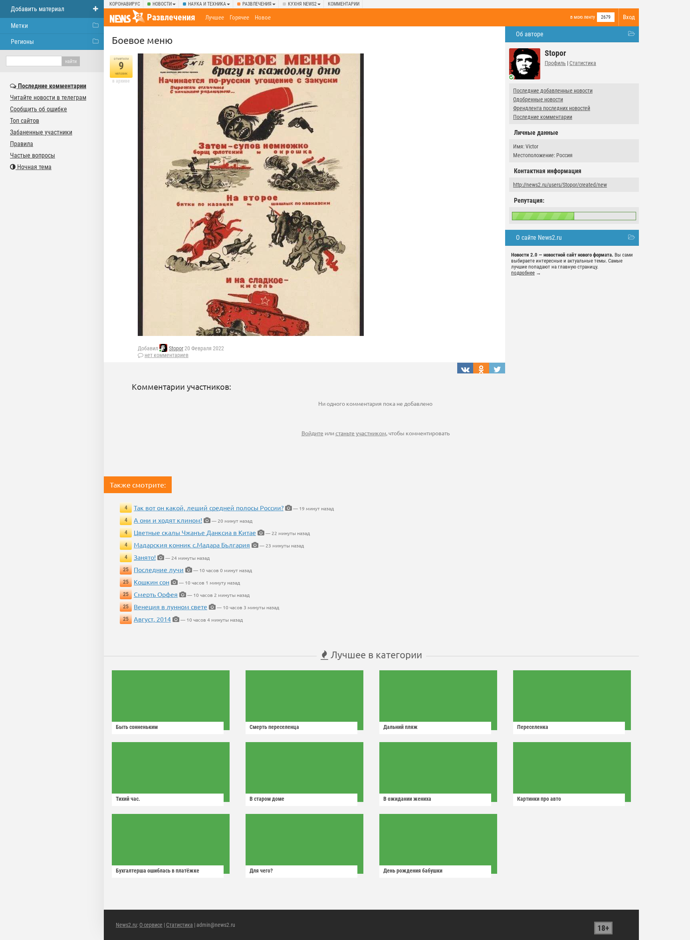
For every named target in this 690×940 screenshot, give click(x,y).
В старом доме (267, 799)
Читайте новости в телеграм (48, 97)
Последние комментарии (542, 117)
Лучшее (214, 17)
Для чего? (261, 870)
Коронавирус (124, 4)
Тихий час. (128, 799)
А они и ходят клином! (168, 520)
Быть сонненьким (137, 727)
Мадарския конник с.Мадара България (192, 545)
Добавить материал (37, 9)
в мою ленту (582, 17)
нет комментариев (166, 355)
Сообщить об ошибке (38, 109)
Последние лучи (159, 569)
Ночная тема (34, 167)
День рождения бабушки (412, 870)
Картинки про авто (539, 799)
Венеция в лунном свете (170, 606)
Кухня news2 (302, 4)
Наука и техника (207, 4)
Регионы (22, 41)
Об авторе (529, 34)
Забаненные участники (41, 132)
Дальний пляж (400, 727)
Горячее (239, 17)
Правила (21, 144)
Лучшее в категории (375, 654)
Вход (629, 17)
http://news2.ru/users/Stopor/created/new (560, 185)
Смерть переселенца (274, 727)
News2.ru (126, 925)
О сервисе (151, 925)
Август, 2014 (152, 619)
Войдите (312, 432)
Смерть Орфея (156, 594)
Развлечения (257, 4)
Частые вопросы (32, 155)
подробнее (523, 273)
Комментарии (343, 4)
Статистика (582, 63)
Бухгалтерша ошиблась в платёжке (157, 870)
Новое (263, 17)
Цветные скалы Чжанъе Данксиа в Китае (195, 532)
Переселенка (532, 727)
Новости (162, 4)
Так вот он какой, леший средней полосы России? (209, 507)
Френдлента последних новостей (551, 108)
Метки (19, 26)
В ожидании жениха (407, 799)
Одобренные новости (538, 99)
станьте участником (360, 432)
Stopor (176, 348)
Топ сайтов (24, 120)
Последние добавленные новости (553, 90)
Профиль (555, 63)
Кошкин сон (151, 582)
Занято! (145, 557)
